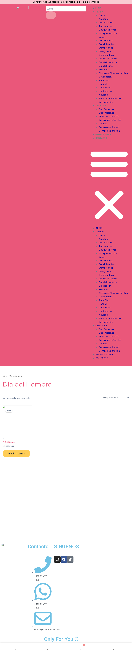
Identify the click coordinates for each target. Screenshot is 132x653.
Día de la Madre (108, 58)
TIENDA (99, 11)
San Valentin (106, 102)
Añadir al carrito (16, 453)
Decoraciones (106, 112)
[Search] (51, 15)
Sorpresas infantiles (110, 120)
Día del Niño (106, 66)
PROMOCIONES (103, 134)
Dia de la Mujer (107, 55)
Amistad (103, 19)
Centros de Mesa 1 (109, 127)
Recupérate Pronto (110, 98)
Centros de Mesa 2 (109, 131)
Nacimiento (105, 91)
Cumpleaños (106, 47)
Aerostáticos (106, 22)
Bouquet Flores (107, 29)
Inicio (5, 376)
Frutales (103, 69)
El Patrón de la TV (109, 116)
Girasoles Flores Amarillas (113, 73)
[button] (109, 184)
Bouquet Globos (108, 33)
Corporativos (106, 40)
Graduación (105, 76)
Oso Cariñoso (106, 109)
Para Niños (105, 87)
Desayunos (105, 51)
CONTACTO (101, 138)
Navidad (103, 94)
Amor (102, 15)
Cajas (102, 37)
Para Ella (104, 80)
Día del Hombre (108, 62)
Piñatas (103, 123)
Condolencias (106, 44)
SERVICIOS (100, 105)
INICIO (98, 8)
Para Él (103, 84)
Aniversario (105, 26)
